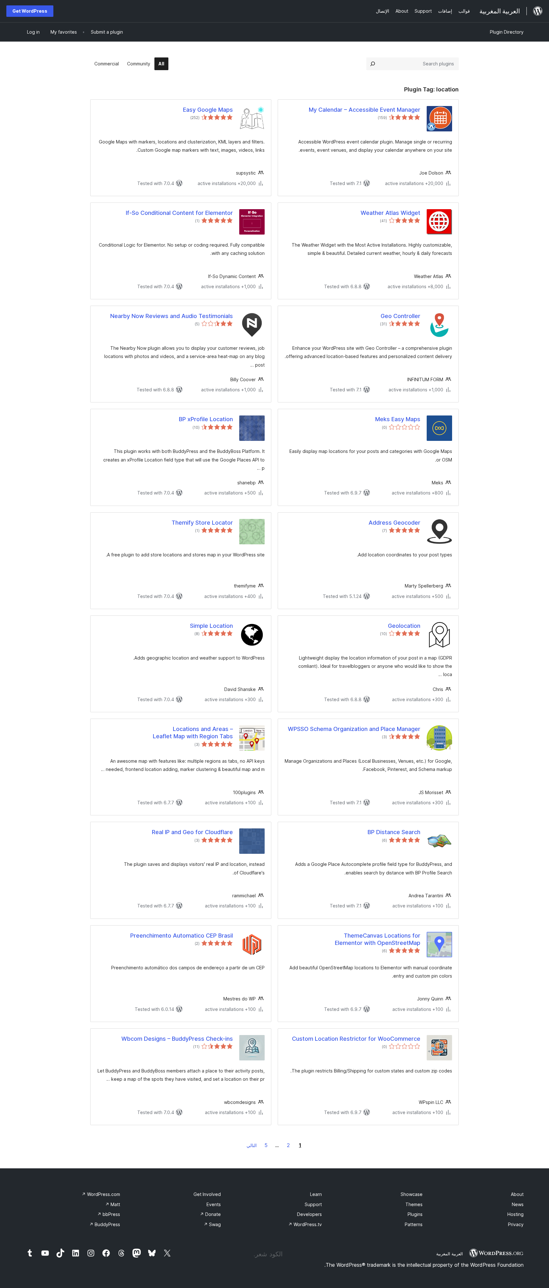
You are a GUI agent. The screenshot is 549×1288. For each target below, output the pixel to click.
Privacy (516, 1224)
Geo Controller (400, 316)
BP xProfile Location (206, 419)
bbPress (108, 1214)
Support (313, 1204)
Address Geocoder (394, 522)
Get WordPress (29, 11)
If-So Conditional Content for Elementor (179, 212)
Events (214, 1204)
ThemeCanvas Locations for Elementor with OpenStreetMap (377, 939)
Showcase (412, 1194)
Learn (316, 1194)
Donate (210, 1214)
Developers (309, 1214)
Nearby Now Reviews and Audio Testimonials (171, 316)
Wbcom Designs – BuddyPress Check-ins (177, 1038)
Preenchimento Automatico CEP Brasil (181, 935)
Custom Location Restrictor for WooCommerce (356, 1038)
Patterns (414, 1224)
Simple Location (211, 625)
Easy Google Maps (208, 109)
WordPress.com (101, 1194)
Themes (414, 1204)
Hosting (515, 1214)
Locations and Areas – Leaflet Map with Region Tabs (193, 733)
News (518, 1204)
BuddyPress (104, 1224)
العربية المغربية (449, 1253)
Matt (112, 1204)
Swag (212, 1224)
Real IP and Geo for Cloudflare (192, 832)
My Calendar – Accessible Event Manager (364, 109)
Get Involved (207, 1194)
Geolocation (404, 625)
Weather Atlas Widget (390, 212)
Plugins (415, 1214)
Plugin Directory (507, 32)
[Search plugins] (372, 63)
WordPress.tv (305, 1224)
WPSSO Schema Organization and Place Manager (354, 729)
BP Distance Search (394, 832)
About (517, 1194)
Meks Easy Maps (397, 419)
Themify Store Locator (202, 522)
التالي (252, 1145)
